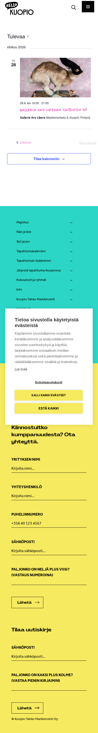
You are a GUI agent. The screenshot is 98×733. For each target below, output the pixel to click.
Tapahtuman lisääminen (33, 261)
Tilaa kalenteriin (46, 158)
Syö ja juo (23, 241)
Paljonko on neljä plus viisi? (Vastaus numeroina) (40, 572)
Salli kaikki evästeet (48, 395)
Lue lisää (21, 369)
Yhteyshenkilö (26, 487)
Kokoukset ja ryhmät (31, 280)
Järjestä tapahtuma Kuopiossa (38, 270)
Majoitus (22, 222)
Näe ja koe (23, 232)
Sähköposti (23, 542)
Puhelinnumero (27, 514)
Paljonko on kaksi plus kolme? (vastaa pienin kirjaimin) (42, 678)
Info (19, 290)
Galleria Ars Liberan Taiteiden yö (53, 110)
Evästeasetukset (48, 382)
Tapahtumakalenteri (31, 251)
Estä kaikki (49, 408)
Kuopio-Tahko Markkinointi (35, 299)
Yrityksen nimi (25, 459)
